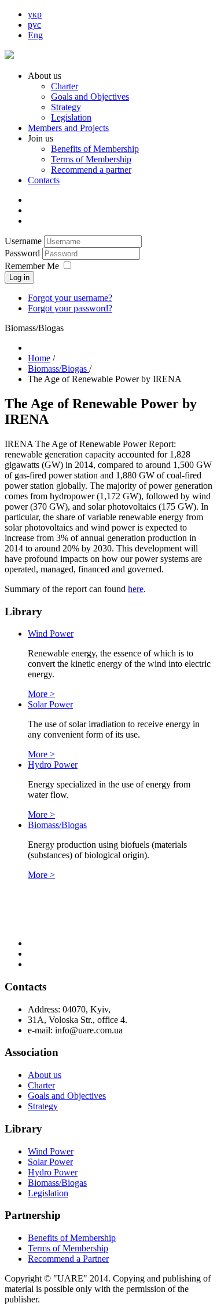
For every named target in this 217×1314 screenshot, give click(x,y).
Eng (35, 35)
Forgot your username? (70, 298)
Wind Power (50, 633)
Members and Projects (68, 128)
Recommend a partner (91, 170)
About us (44, 1075)
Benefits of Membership (95, 149)
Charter (64, 86)
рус (34, 25)
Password (23, 253)
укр (35, 14)
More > (41, 694)
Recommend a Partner (68, 1259)
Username (23, 241)
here (136, 589)
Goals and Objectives (90, 96)
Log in (19, 277)
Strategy (66, 107)
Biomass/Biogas (57, 825)
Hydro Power (53, 764)
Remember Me (32, 266)
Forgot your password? (70, 308)
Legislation (71, 117)
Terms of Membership (91, 159)
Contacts (44, 180)
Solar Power (50, 704)
